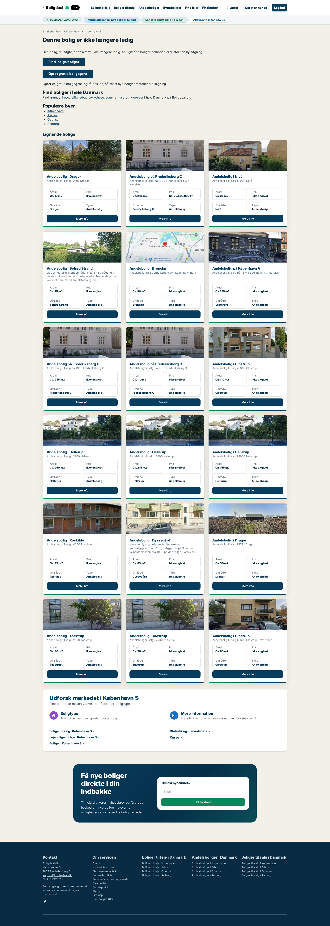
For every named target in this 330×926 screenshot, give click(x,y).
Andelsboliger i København (209, 863)
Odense (52, 119)
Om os (175, 737)
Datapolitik (99, 883)
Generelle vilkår (102, 875)
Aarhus (52, 115)
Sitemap (97, 895)
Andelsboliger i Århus (205, 867)
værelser (136, 97)
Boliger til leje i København (159, 863)
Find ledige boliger (64, 62)
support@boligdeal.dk (57, 875)
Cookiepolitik (100, 887)
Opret (234, 8)
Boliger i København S (65, 743)
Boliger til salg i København (258, 863)
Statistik (97, 891)
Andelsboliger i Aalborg (207, 875)
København (73, 31)
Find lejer (191, 8)
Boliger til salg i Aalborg (256, 875)
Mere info (82, 218)
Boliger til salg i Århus (255, 867)
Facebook (45, 901)
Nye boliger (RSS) (103, 899)
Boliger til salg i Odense (256, 871)
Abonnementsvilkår (104, 871)
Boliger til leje (100, 8)
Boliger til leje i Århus (155, 867)
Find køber (210, 8)
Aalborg (53, 124)
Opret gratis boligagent (68, 74)
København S (92, 31)
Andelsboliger (148, 8)
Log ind (279, 8)
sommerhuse (115, 97)
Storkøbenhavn (52, 31)
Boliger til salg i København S (70, 731)
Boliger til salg (124, 8)
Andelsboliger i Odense (206, 871)
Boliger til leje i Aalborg (156, 875)
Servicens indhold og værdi (110, 879)
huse (65, 97)
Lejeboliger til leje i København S (73, 737)
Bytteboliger (172, 8)
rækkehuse (96, 97)
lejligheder (78, 97)
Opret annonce (256, 8)
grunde (55, 97)
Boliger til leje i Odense (156, 871)
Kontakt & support (104, 867)
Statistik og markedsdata (188, 731)
